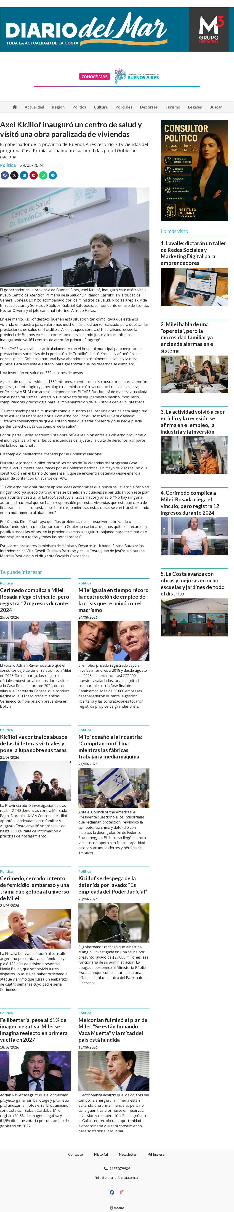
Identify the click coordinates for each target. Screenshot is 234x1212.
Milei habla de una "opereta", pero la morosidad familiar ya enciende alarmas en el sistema (188, 337)
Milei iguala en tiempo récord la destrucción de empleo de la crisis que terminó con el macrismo (113, 600)
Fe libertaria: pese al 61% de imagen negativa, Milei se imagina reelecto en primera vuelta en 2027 (34, 1030)
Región (58, 107)
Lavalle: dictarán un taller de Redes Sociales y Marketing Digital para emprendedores (193, 253)
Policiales (123, 107)
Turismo (172, 107)
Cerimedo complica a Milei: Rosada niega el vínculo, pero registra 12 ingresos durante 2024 (34, 600)
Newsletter (128, 1154)
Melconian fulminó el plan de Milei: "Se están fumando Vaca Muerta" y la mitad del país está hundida (112, 1030)
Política (79, 107)
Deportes (149, 107)
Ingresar (159, 1154)
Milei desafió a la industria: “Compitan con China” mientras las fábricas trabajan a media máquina (110, 747)
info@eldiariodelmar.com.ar (117, 1177)
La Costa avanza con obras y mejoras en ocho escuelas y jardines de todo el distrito (193, 584)
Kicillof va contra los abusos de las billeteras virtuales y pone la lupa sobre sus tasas (33, 743)
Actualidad (34, 107)
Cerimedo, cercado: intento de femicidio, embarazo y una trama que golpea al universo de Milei (34, 888)
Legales (195, 107)
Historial (101, 1154)
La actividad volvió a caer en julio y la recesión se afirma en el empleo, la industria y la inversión (193, 421)
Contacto (75, 1154)
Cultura (101, 107)
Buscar (216, 107)
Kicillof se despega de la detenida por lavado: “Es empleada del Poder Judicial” (112, 885)
